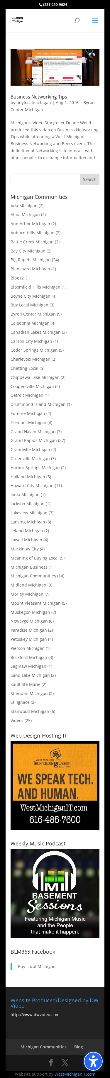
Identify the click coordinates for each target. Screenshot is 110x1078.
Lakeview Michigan (29, 513)
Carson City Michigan (31, 341)
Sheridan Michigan (29, 693)
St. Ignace (20, 702)
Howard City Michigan (32, 485)
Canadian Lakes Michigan (36, 332)
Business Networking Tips (39, 97)
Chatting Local (24, 368)
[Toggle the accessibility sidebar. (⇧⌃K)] (93, 1061)
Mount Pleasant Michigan (36, 603)
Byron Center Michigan (33, 314)
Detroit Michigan (27, 395)
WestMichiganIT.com (75, 1074)
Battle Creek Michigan (32, 242)
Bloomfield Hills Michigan (35, 287)
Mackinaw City (25, 549)
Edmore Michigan (28, 413)
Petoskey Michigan (29, 639)
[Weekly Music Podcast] (55, 936)
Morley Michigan (27, 594)
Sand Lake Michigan (30, 675)
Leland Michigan (27, 530)
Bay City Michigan (28, 251)
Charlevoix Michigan (30, 359)
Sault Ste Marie (25, 684)
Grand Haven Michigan (33, 431)
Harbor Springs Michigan (35, 467)
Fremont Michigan (28, 422)
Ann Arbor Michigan (30, 223)
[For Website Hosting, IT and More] (55, 828)
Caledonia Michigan (30, 323)
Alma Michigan (25, 214)
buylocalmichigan (33, 102)
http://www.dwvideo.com (35, 1014)
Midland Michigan (28, 585)
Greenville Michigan (30, 458)
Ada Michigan (24, 206)
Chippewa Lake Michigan (35, 377)
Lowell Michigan (26, 540)
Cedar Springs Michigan (34, 350)
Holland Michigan (28, 476)
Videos (17, 720)
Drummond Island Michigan (38, 404)
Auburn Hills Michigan (33, 232)
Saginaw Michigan (28, 666)
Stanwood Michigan (30, 711)
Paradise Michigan (29, 630)
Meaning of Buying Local (35, 558)
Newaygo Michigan (29, 621)
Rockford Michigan (29, 657)
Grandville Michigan (30, 449)
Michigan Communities (33, 576)
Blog (15, 278)
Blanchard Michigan (30, 269)
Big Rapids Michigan (31, 259)
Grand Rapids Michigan (34, 440)
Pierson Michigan (28, 648)
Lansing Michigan (28, 522)
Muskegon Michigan (30, 612)
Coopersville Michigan (32, 386)
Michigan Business (29, 567)
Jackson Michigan (28, 503)
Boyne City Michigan (30, 296)
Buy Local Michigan (29, 305)
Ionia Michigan (25, 494)
